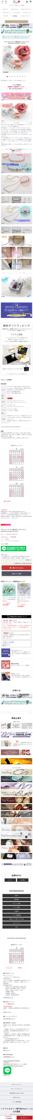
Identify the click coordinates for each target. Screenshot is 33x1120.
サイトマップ (16, 923)
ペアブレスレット (6, 12)
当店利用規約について (8, 1056)
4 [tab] (15, 77)
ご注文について (7, 643)
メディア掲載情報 (16, 915)
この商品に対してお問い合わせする (22, 563)
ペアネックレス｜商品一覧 (12, 36)
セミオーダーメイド (26, 9)
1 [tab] (7, 77)
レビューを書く (5, 543)
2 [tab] (10, 77)
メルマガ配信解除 (16, 1101)
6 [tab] (20, 77)
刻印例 (16, 895)
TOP (4, 36)
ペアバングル (16, 12)
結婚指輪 (15, 16)
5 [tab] (18, 77)
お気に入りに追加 (16, 573)
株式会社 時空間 (7, 1061)
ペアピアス (5, 16)
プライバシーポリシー (16, 1088)
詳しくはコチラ (8, 638)
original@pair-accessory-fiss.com (15, 1065)
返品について (6, 1050)
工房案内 (16, 911)
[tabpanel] (16, 59)
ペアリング (5, 9)
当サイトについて (16, 1084)
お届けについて (7, 1012)
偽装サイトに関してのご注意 (16, 919)
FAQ (16, 927)
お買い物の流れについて (9, 1018)
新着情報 (16, 899)
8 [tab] (25, 77)
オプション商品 (16, 903)
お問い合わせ (16, 1097)
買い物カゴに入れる (16, 568)
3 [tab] (13, 77)
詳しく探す (17, 21)
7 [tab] (23, 77)
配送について (6, 645)
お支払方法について (8, 997)
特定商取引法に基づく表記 (16, 1093)
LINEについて (7, 1075)
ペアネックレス (14, 9)
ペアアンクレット (26, 12)
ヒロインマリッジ (25, 16)
